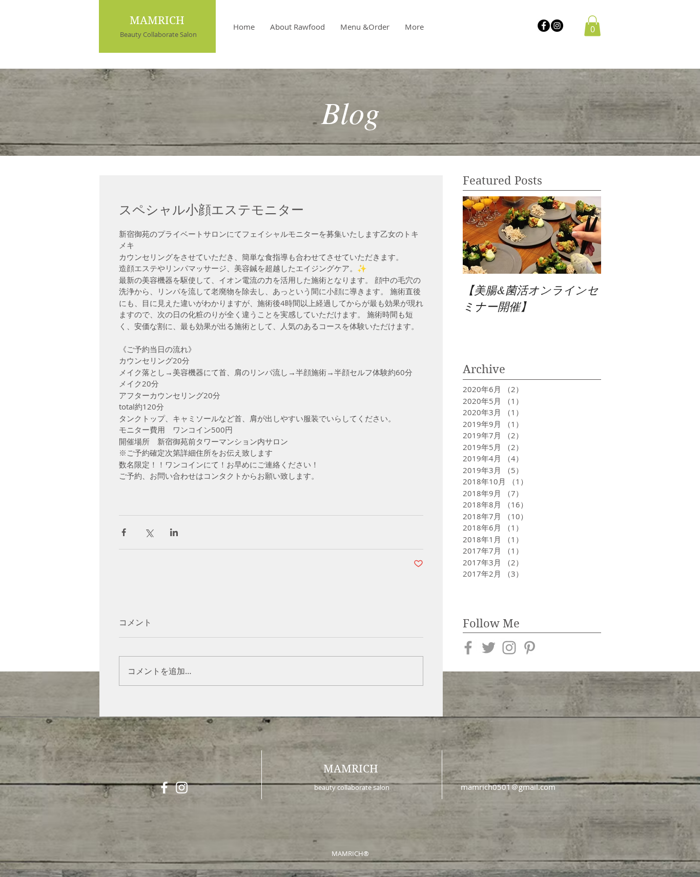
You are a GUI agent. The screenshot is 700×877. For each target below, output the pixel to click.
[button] (592, 25)
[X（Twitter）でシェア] (149, 532)
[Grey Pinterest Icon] (530, 648)
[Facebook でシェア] (124, 532)
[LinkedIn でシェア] (174, 532)
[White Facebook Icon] (164, 788)
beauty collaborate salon (351, 787)
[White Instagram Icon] (182, 788)
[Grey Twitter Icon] (489, 648)
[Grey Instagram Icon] (509, 648)
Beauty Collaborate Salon (158, 34)
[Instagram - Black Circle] (557, 25)
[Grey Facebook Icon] (468, 648)
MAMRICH (350, 769)
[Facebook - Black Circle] (544, 25)
